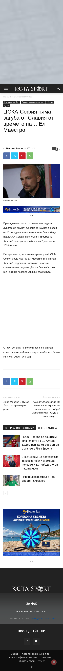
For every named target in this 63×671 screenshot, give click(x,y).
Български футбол (23, 96)
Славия (50, 102)
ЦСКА (6, 106)
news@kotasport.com (43, 618)
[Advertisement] (31, 31)
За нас (14, 653)
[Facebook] (6, 155)
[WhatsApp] (30, 155)
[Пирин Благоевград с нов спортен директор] (11, 480)
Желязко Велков (14, 148)
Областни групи (26, 660)
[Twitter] (14, 155)
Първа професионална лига (33, 102)
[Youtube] (36, 641)
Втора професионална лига (23, 657)
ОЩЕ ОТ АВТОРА (47, 428)
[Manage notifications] (54, 662)
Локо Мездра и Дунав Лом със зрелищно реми (16, 405)
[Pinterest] (22, 155)
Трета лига (45, 657)
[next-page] (11, 493)
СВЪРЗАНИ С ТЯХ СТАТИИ (19, 428)
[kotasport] (31, 89)
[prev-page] (5, 493)
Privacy (41, 660)
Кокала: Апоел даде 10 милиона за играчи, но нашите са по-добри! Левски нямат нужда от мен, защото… (46, 409)
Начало (7, 96)
